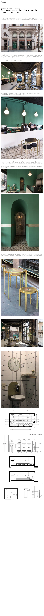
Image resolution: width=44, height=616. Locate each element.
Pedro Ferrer (17, 8)
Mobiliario (6, 509)
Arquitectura (3, 8)
